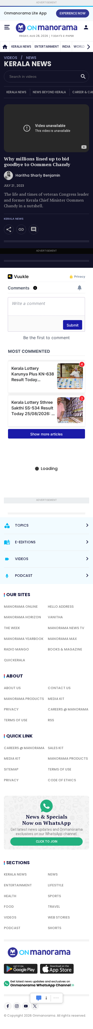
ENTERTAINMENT (47, 46)
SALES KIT (56, 747)
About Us (12, 687)
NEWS (53, 874)
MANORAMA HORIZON (22, 617)
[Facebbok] (8, 1006)
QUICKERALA (14, 660)
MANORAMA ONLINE (21, 606)
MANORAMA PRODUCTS (24, 698)
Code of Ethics (62, 780)
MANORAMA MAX (62, 638)
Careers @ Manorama (68, 709)
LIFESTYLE (56, 885)
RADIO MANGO (16, 649)
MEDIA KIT (56, 698)
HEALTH (10, 896)
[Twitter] (35, 1006)
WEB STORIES (59, 917)
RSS (51, 720)
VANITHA (55, 617)
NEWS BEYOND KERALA (49, 92)
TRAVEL (54, 906)
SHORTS (54, 927)
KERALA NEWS (21, 46)
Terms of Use (15, 720)
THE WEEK (12, 627)
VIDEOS (10, 917)
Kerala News (14, 218)
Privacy (11, 709)
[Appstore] (57, 969)
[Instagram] (17, 1006)
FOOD (9, 906)
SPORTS (54, 896)
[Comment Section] (33, 229)
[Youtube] (26, 1006)
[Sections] (7, 27)
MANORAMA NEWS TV (66, 627)
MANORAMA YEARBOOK (23, 638)
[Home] (5, 46)
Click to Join (46, 841)
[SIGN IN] (86, 27)
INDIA (66, 46)
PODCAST (12, 927)
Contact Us (59, 687)
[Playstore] (20, 969)
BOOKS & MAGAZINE (65, 649)
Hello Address (61, 606)
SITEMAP (11, 769)
